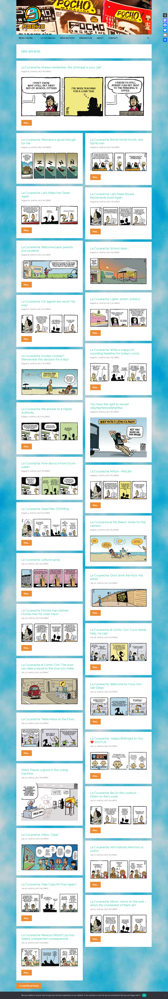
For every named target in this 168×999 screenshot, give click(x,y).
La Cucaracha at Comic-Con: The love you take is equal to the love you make (47, 666)
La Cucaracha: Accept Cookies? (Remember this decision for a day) (45, 357)
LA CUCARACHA (48, 38)
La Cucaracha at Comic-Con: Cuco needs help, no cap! (118, 631)
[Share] (165, 39)
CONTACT (113, 38)
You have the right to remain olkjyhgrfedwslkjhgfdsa (109, 406)
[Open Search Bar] (148, 38)
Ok (144, 995)
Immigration (85, 38)
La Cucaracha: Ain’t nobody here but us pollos (116, 849)
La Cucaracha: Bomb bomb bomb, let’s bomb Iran (116, 141)
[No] (165, 995)
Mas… (28, 123)
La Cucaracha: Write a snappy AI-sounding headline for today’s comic (115, 351)
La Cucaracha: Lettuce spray (40, 559)
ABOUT (100, 38)
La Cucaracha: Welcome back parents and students (47, 248)
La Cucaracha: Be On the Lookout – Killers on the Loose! (114, 794)
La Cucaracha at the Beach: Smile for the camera (117, 523)
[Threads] (165, 15)
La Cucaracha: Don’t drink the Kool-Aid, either (117, 577)
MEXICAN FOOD (67, 38)
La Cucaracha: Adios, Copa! (39, 834)
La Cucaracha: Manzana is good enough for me (48, 141)
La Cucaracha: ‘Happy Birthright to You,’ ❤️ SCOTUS (117, 740)
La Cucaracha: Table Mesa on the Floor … (48, 719)
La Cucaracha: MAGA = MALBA (111, 471)
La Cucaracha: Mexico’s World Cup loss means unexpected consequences (47, 936)
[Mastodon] (165, 20)
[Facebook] (165, 25)
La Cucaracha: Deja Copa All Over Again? (49, 884)
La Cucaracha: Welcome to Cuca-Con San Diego (116, 685)
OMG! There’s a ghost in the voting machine (44, 771)
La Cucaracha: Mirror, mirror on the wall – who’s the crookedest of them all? (118, 903)
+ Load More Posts (29, 985)
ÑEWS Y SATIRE (26, 38)
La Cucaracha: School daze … (109, 248)
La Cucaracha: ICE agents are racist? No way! (48, 303)
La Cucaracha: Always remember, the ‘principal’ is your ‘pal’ (61, 67)
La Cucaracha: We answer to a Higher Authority (46, 410)
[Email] (165, 34)
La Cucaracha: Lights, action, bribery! (115, 299)
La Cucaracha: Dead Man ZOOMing (45, 509)
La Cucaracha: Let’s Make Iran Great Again (45, 194)
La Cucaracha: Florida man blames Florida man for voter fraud (45, 612)
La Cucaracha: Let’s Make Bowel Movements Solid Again (112, 195)
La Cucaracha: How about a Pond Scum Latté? (48, 465)
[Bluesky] (165, 30)
